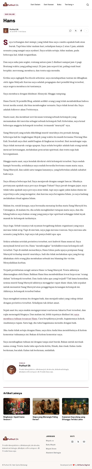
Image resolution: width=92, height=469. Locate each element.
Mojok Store (51, 449)
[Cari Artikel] (87, 5)
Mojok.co (50, 441)
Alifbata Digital (83, 465)
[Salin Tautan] (86, 31)
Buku (59, 5)
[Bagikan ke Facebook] (81, 31)
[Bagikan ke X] (76, 31)
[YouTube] (84, 441)
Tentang (69, 5)
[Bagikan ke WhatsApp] (70, 31)
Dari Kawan (49, 5)
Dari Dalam (35, 5)
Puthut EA (24, 366)
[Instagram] (72, 441)
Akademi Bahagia (53, 453)
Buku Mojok (50, 445)
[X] (78, 441)
